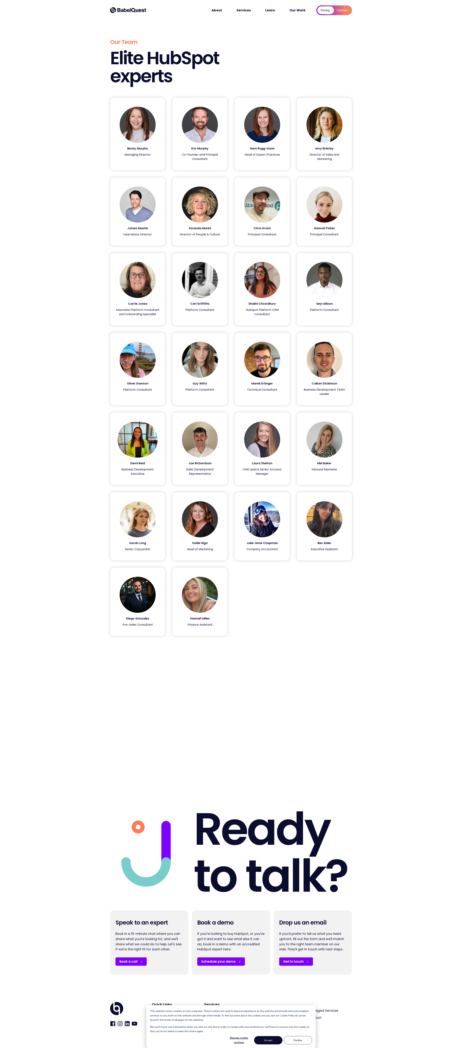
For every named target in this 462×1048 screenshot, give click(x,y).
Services (243, 10)
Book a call (128, 961)
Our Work (297, 10)
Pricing (325, 10)
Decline (298, 1040)
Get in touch (293, 961)
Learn (270, 10)
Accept (268, 1040)
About (217, 10)
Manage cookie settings (239, 1040)
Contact (342, 10)
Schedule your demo (218, 961)
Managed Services (323, 1010)
